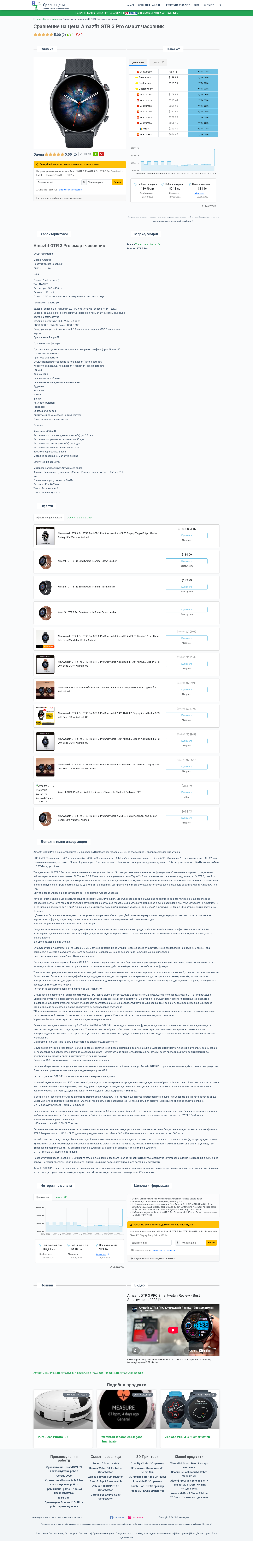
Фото (131, 1533)
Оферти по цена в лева (49, 517)
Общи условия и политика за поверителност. (57, 1517)
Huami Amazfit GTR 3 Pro (81, 1372)
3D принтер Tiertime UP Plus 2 (147, 1476)
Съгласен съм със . (60, 189)
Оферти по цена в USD (79, 517)
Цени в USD (60, 1197)
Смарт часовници (52, 19)
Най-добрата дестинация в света (155, 1533)
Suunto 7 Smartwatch (106, 1463)
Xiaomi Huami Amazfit (147, 244)
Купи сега (186, 535)
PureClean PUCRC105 (53, 1437)
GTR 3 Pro (60, 1372)
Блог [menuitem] (196, 5)
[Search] (220, 5)
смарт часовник (135, 1372)
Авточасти (85, 1533)
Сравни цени (54, 5)
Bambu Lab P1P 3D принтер (147, 1486)
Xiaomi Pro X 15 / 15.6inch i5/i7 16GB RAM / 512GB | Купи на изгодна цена (189, 1484)
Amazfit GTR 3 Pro (44, 1372)
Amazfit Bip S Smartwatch (106, 1481)
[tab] (138, 62)
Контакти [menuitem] (208, 5)
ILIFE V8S (64, 1497)
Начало (37, 19)
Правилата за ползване (70, 189)
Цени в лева (42, 1197)
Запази (117, 182)
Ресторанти (182, 1533)
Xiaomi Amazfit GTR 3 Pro (110, 1372)
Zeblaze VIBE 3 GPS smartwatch (187, 1437)
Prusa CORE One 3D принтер (147, 1490)
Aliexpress (199, 193)
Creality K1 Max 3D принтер (147, 1463)
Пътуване (121, 1533)
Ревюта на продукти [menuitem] (178, 5)
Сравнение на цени (103, 1533)
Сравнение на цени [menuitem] (149, 5)
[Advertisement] (173, 277)
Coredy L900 (64, 1475)
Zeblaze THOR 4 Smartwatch (105, 1476)
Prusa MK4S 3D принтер (147, 1481)
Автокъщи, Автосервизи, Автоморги (56, 1533)
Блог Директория (200, 1533)
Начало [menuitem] (130, 5)
